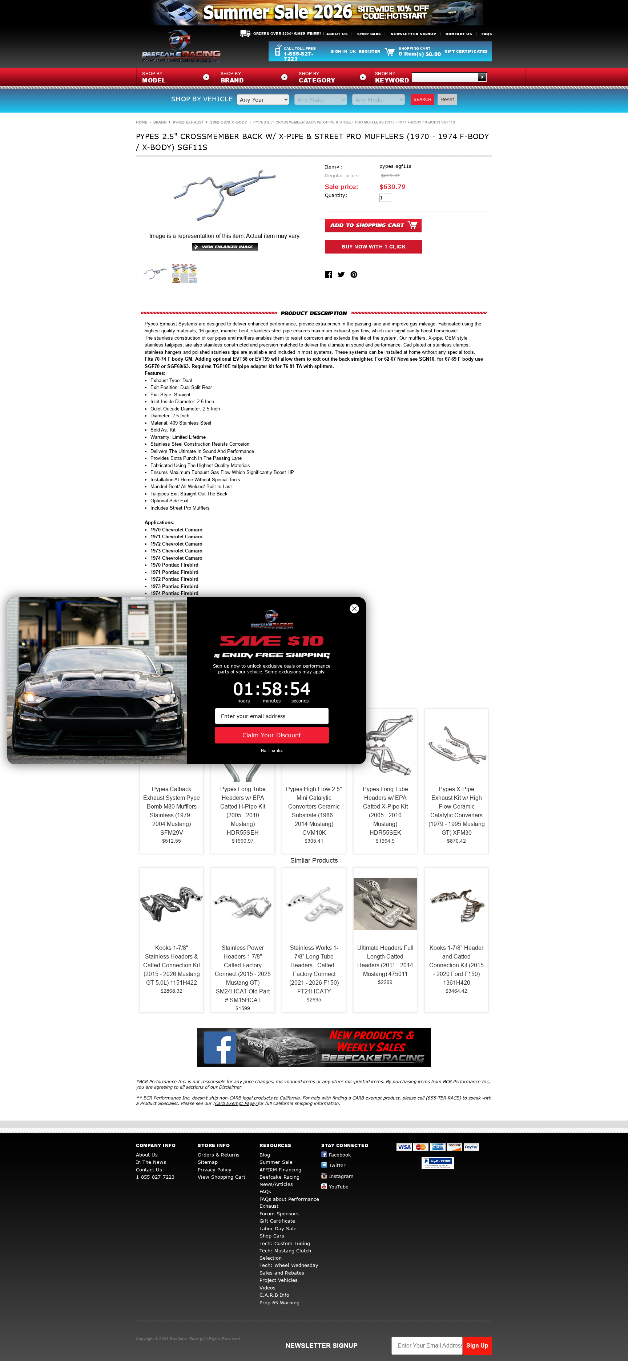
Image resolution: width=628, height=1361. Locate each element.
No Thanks (272, 750)
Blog (264, 1155)
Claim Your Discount (271, 735)
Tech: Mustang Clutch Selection (285, 1254)
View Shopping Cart (221, 1177)
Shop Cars (369, 34)
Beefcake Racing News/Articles (279, 1180)
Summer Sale (276, 1162)
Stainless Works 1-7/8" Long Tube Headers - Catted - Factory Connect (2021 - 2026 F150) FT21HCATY (314, 970)
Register (370, 51)
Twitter (337, 1165)
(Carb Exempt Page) (235, 1103)
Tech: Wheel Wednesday (288, 1265)
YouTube (339, 1187)
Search (422, 99)
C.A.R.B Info (274, 1295)
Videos (267, 1288)
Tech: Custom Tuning (284, 1243)
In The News (151, 1162)
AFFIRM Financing (280, 1169)
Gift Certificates (466, 51)
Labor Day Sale (278, 1228)
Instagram (341, 1176)
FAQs (487, 34)
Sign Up (477, 1345)
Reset (447, 99)
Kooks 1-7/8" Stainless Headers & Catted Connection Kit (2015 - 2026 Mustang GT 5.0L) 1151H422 (171, 965)
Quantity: (336, 195)
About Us (337, 34)
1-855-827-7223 (298, 56)
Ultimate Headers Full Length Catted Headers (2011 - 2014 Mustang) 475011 (385, 961)
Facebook (340, 1155)
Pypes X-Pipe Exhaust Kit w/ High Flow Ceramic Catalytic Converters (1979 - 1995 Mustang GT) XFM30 (456, 811)
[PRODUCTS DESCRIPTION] (314, 313)
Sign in (339, 51)
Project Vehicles (278, 1280)
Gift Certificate (277, 1221)
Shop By (392, 77)
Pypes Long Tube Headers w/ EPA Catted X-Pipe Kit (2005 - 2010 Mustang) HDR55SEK (385, 811)
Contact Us (459, 34)
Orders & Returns (218, 1155)
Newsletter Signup (413, 34)
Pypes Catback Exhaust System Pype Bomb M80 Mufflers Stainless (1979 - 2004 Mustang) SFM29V (171, 811)
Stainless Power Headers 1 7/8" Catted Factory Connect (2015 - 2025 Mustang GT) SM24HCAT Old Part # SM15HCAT (243, 974)
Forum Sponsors (279, 1213)
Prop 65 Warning (279, 1302)
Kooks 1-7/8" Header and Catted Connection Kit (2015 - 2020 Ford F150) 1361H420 (456, 965)
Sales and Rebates (281, 1273)
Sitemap (208, 1162)
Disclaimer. (230, 1087)
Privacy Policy (215, 1169)
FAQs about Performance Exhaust (289, 1202)
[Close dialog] (354, 608)
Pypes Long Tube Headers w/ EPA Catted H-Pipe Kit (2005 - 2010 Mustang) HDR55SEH (243, 811)
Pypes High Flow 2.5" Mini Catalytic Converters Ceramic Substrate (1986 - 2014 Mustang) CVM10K (314, 811)
